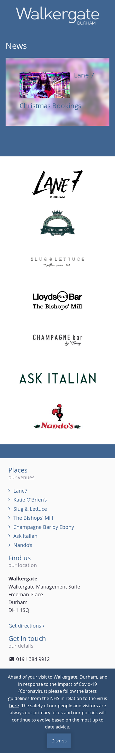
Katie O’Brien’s (30, 499)
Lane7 (20, 490)
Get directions (25, 625)
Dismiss (58, 741)
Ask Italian (25, 535)
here (14, 706)
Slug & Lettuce (30, 508)
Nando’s (22, 545)
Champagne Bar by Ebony (43, 527)
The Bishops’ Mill (33, 517)
